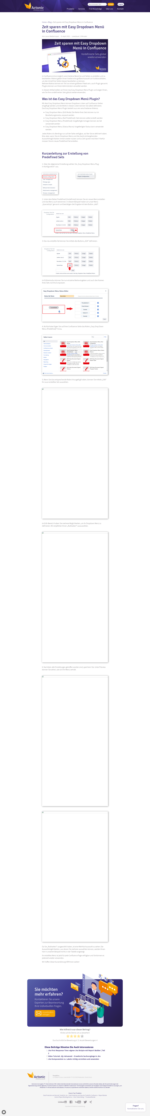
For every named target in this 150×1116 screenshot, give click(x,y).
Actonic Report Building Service (63, 1097)
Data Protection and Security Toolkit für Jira (55, 1095)
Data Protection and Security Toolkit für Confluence (83, 1095)
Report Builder (103, 1095)
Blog (49, 22)
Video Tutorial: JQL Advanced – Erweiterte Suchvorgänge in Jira (74, 1056)
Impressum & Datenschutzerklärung (75, 1106)
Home (44, 22)
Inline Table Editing (78, 1097)
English (120, 4)
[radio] (68, 1037)
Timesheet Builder (90, 1097)
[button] (4, 1112)
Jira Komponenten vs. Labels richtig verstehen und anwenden (73, 1059)
